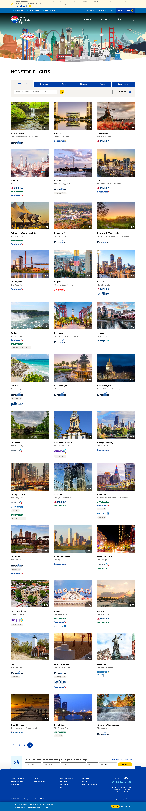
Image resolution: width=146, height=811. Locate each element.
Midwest (83, 84)
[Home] (21, 20)
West (102, 84)
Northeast (44, 84)
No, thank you (125, 806)
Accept (115, 806)
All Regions (22, 83)
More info (46, 807)
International (123, 84)
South (64, 84)
